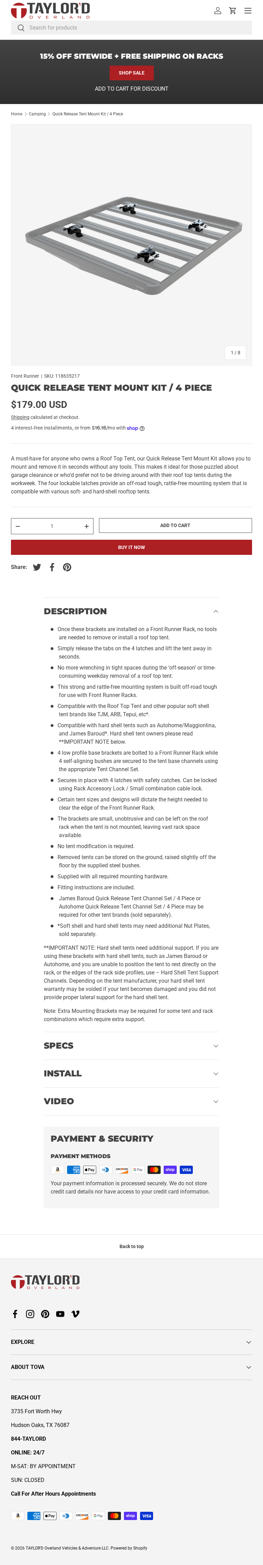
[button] (232, 10)
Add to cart (175, 525)
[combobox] (131, 28)
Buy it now (131, 547)
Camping (37, 114)
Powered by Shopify (129, 1548)
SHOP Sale (132, 73)
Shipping (20, 417)
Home (16, 114)
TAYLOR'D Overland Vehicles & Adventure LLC (67, 1548)
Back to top (132, 1246)
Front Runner (25, 376)
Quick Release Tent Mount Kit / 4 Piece (87, 114)
